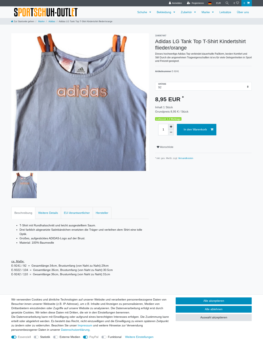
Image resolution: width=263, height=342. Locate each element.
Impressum (85, 325)
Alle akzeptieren (213, 300)
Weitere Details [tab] (48, 212)
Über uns (243, 12)
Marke (206, 12)
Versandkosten (185, 158)
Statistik (45, 337)
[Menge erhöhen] (171, 127)
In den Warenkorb (195, 129)
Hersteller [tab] (102, 212)
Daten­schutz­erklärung (75, 329)
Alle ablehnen (214, 309)
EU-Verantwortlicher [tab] (77, 212)
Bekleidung (164, 12)
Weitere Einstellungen (139, 337)
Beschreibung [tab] (23, 212)
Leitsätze (225, 12)
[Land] (210, 3)
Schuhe (142, 12)
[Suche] (227, 3)
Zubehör (187, 12)
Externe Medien (70, 337)
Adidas (51, 21)
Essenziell (24, 337)
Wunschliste (166, 147)
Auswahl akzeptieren (213, 317)
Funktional (114, 337)
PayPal (93, 337)
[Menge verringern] (171, 132)
